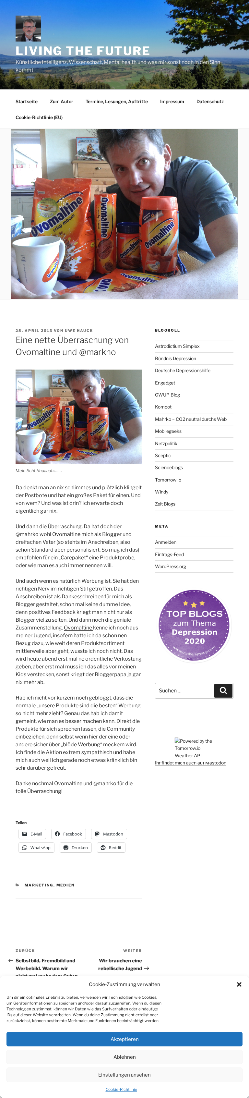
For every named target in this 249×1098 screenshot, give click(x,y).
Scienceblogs (169, 467)
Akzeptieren (125, 1039)
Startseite (27, 101)
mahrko (30, 534)
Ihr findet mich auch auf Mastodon (190, 762)
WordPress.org (170, 566)
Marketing (39, 885)
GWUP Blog (167, 394)
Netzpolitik (166, 443)
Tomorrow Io (168, 479)
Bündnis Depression (175, 358)
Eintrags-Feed (169, 554)
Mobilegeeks (168, 431)
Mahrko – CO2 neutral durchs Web (191, 419)
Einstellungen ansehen (124, 1075)
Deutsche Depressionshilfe (182, 370)
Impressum (172, 101)
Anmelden (165, 542)
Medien (65, 885)
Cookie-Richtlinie (121, 1089)
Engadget (165, 382)
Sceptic (163, 455)
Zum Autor (61, 101)
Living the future (83, 51)
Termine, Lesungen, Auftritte (117, 101)
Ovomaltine (66, 534)
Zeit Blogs (165, 503)
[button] (239, 984)
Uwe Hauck (79, 330)
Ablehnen (124, 1057)
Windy (161, 491)
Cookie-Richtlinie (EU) (39, 117)
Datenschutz (210, 101)
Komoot (163, 406)
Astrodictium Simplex (177, 346)
